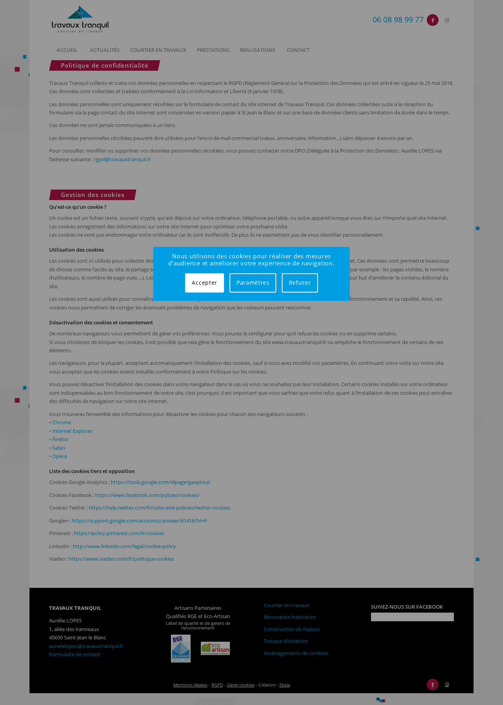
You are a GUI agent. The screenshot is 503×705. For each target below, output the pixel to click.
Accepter (204, 282)
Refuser (300, 282)
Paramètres (253, 282)
